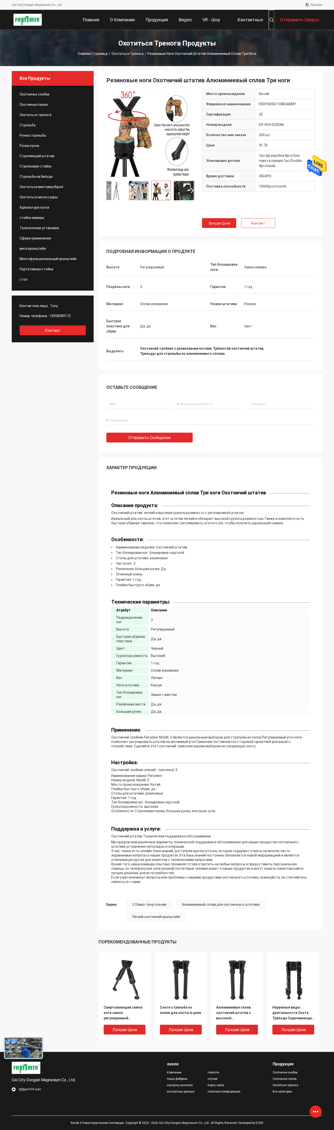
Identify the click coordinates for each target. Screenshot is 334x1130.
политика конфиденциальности (224, 1091)
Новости (213, 1072)
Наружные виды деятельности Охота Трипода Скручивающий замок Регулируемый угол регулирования (293, 1013)
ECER (259, 1123)
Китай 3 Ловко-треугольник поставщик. (98, 1123)
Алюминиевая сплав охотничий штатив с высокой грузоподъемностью (234, 1013)
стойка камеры (32, 218)
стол (23, 279)
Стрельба (27, 125)
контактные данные (180, 1091)
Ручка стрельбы (33, 135)
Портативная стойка (36, 269)
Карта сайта (216, 1085)
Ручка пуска (29, 146)
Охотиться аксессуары (39, 197)
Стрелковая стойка (35, 166)
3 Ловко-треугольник (149, 904)
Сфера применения (35, 238)
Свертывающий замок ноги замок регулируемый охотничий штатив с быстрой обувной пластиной (123, 1013)
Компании (174, 1072)
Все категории (282, 1091)
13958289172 (60, 316)
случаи (212, 1079)
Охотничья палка (34, 105)
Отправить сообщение (149, 437)
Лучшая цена (219, 223)
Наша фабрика (177, 1079)
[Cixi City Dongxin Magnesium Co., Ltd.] (27, 20)
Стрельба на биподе (36, 176)
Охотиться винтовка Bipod (41, 187)
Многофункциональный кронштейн (48, 259)
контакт (53, 330)
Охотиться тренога (127, 54)
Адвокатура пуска (34, 207)
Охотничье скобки (34, 94)
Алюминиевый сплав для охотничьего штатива (220, 904)
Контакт (258, 223)
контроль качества (180, 1085)
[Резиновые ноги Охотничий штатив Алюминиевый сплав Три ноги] (150, 133)
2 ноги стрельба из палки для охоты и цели (180, 1010)
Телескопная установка (39, 228)
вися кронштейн (33, 248)
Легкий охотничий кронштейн (156, 917)
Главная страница (93, 54)
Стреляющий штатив (37, 156)
